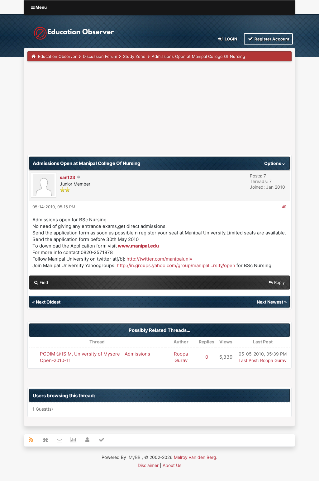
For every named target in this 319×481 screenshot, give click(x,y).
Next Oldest (48, 301)
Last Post (248, 360)
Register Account (271, 38)
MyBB (134, 457)
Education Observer (57, 56)
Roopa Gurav (273, 360)
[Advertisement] (159, 111)
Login (230, 38)
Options (273, 163)
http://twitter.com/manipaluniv (159, 259)
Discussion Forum (100, 56)
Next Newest (270, 301)
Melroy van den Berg (195, 457)
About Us (172, 465)
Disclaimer (148, 465)
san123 (67, 177)
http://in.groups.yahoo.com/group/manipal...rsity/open (176, 265)
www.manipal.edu (138, 246)
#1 (284, 206)
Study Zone (134, 56)
